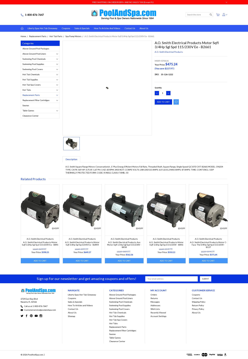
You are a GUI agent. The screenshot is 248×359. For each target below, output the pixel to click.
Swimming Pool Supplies (33, 64)
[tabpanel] (40, 223)
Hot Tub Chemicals (31, 74)
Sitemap (71, 316)
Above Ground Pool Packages (36, 48)
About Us (144, 28)
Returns (154, 298)
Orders (154, 294)
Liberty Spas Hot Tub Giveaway (42, 28)
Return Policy (198, 305)
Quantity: (158, 88)
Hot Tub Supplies (30, 79)
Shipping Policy (198, 302)
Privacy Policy (198, 309)
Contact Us (130, 28)
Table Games (28, 110)
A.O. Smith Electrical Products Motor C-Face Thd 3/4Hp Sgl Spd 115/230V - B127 (208, 244)
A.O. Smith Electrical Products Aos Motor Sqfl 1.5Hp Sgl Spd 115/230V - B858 (124, 244)
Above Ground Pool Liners (34, 54)
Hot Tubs (27, 90)
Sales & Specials (82, 28)
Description (71, 159)
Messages (155, 302)
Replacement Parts (31, 95)
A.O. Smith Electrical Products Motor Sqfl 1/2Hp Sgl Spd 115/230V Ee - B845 (40, 243)
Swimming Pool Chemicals (34, 59)
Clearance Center (30, 116)
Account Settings (158, 316)
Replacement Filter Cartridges (36, 100)
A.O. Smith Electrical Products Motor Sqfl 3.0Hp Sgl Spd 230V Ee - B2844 (82, 243)
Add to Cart (40, 261)
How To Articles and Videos (107, 28)
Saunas (26, 105)
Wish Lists (155, 309)
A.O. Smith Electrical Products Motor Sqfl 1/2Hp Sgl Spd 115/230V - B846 (166, 243)
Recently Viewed (158, 312)
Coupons (66, 28)
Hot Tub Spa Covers (32, 85)
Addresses (155, 305)
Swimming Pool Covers (33, 69)
